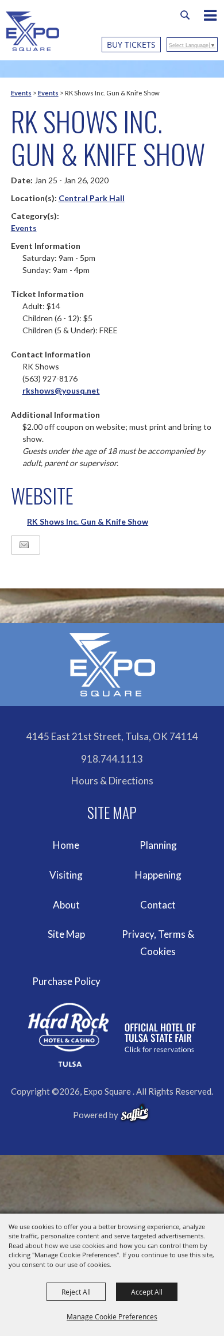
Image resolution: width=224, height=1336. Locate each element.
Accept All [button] (147, 1291)
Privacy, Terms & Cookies (158, 942)
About (66, 905)
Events (21, 93)
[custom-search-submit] (185, 15)
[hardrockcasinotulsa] (112, 1035)
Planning (158, 845)
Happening (158, 875)
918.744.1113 (112, 759)
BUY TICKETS (131, 44)
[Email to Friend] (24, 545)
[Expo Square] (32, 31)
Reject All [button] (76, 1291)
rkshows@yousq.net (61, 390)
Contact (158, 905)
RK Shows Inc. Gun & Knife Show (87, 521)
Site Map (66, 934)
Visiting (66, 875)
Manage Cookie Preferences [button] (112, 1316)
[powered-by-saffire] (134, 1113)
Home (66, 845)
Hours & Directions (112, 781)
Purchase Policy (66, 981)
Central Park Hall (92, 198)
